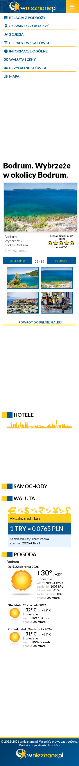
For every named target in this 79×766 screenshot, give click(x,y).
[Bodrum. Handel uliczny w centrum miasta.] (57, 312)
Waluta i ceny (22, 59)
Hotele (24, 415)
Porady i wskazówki (29, 43)
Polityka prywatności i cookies (39, 745)
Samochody (30, 486)
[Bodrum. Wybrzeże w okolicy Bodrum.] (23, 287)
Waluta (24, 498)
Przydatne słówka (27, 68)
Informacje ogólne (28, 51)
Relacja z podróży (27, 17)
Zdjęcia (16, 34)
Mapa (14, 76)
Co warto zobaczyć (29, 26)
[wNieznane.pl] (33, 10)
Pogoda (25, 554)
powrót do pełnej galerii (40, 322)
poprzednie (17, 260)
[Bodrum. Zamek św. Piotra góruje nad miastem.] (23, 312)
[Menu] (72, 6)
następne (61, 260)
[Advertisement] (39, 121)
